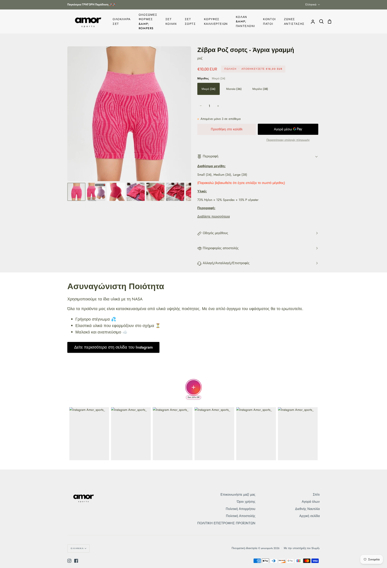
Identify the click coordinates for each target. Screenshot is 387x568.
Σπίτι (316, 494)
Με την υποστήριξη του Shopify (302, 548)
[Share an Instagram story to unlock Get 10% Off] (193, 387)
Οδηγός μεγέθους (215, 233)
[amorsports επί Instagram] (69, 561)
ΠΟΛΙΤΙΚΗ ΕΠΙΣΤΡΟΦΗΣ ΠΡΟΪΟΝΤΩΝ (226, 523)
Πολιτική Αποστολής (240, 516)
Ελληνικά (310, 4)
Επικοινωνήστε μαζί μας (238, 494)
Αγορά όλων (311, 501)
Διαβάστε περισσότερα (213, 216)
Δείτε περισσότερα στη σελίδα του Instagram (113, 347)
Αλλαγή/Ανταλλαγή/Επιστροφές (226, 263)
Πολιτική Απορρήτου (240, 509)
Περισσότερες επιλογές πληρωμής (288, 140)
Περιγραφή (210, 156)
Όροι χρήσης (246, 501)
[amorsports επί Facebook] (76, 561)
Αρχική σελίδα (309, 516)
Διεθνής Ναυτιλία (307, 509)
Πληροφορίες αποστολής (221, 248)
